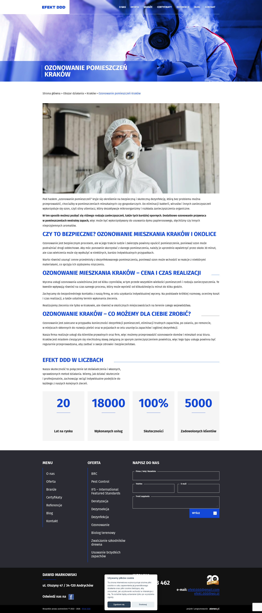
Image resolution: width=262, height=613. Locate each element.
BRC (94, 474)
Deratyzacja (99, 501)
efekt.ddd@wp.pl (206, 593)
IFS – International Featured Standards (105, 491)
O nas (122, 7)
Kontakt (210, 7)
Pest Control (100, 482)
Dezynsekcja (100, 509)
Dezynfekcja (100, 517)
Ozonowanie (100, 525)
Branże (148, 7)
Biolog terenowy (103, 533)
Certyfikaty (164, 7)
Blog (197, 7)
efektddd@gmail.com (203, 590)
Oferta (135, 7)
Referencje (183, 7)
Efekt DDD (86, 609)
